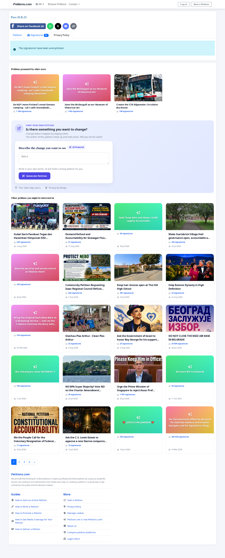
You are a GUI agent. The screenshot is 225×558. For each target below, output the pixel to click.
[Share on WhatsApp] (50, 26)
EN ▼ (41, 4)
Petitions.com (22, 4)
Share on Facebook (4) (30, 26)
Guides (15, 494)
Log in (183, 4)
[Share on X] (58, 26)
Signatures (38, 35)
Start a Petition (201, 4)
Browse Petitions (57, 4)
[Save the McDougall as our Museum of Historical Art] (87, 94)
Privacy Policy (61, 35)
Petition (17, 35)
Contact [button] (73, 4)
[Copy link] (73, 26)
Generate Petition (36, 175)
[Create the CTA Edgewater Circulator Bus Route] (138, 94)
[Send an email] (66, 26)
